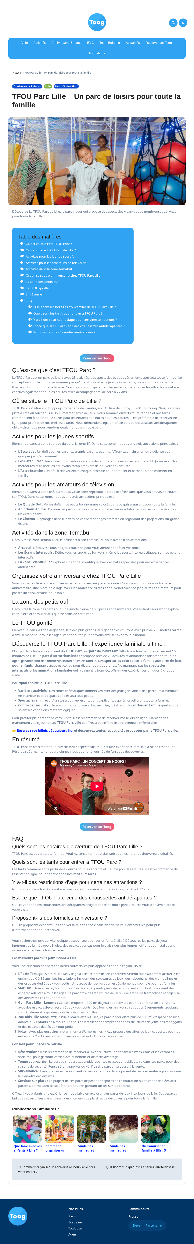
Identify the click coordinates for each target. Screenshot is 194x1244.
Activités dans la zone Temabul (49, 269)
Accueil (17, 72)
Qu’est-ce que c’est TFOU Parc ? (49, 244)
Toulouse (75, 1228)
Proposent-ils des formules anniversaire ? (64, 332)
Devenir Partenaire (147, 1225)
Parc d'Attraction (66, 86)
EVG (90, 42)
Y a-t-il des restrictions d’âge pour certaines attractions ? (75, 319)
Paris (72, 1216)
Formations (97, 53)
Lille (48, 86)
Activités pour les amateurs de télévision (56, 263)
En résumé (34, 294)
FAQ (29, 300)
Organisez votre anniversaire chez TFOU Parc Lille (63, 275)
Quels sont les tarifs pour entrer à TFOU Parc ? (67, 313)
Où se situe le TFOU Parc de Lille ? (51, 250)
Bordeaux (75, 1222)
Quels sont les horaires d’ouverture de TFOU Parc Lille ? (74, 307)
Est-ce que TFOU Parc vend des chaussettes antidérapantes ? (78, 326)
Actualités (133, 42)
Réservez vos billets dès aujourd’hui (45, 730)
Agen (72, 1234)
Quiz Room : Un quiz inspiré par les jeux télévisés (139, 1167)
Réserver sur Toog (97, 358)
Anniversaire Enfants (66, 42)
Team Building (109, 42)
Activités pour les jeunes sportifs (50, 256)
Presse (133, 1216)
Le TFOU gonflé (37, 288)
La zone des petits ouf (42, 281)
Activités (40, 42)
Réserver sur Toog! (159, 42)
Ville (24, 42)
